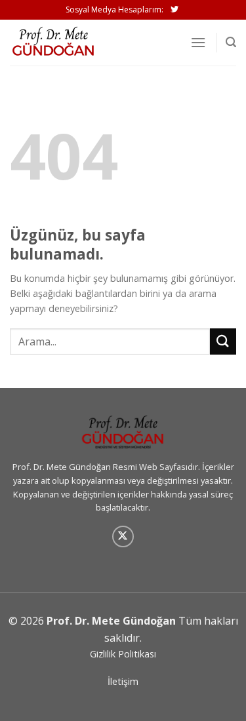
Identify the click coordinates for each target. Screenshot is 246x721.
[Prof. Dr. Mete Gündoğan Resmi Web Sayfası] (75, 43)
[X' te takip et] (123, 536)
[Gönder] (223, 341)
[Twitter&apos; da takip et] (174, 9)
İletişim (123, 681)
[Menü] (198, 42)
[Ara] (231, 42)
